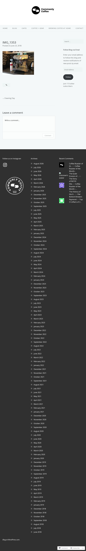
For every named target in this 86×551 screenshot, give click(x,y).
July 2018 (37, 528)
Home (5, 28)
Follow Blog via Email (71, 50)
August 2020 (39, 431)
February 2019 (39, 501)
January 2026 (39, 191)
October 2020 (39, 423)
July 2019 (37, 481)
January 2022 (39, 365)
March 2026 (38, 183)
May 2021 (37, 396)
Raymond (72, 199)
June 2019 (37, 485)
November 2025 (40, 198)
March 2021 (38, 404)
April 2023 (38, 315)
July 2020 (37, 435)
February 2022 (39, 361)
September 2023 (40, 295)
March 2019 (38, 497)
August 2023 (39, 299)
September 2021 (40, 381)
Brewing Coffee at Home (60, 28)
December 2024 (40, 237)
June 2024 (37, 260)
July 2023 (37, 303)
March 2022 (38, 357)
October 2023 (39, 291)
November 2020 (40, 419)
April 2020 (38, 447)
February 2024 (39, 276)
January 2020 (39, 458)
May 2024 (37, 264)
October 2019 (39, 470)
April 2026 (38, 179)
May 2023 (37, 311)
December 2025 (40, 194)
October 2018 (39, 516)
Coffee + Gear (37, 28)
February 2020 (39, 454)
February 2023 (39, 322)
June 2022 (37, 353)
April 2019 (38, 493)
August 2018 (39, 524)
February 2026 (39, 187)
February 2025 (39, 229)
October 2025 (39, 202)
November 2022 (40, 334)
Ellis (70, 184)
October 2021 (39, 377)
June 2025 (37, 214)
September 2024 (40, 249)
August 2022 (39, 346)
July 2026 (37, 167)
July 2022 (37, 350)
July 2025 (37, 210)
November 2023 (40, 288)
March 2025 (38, 226)
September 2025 (40, 206)
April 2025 (38, 222)
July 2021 (37, 388)
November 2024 (40, 241)
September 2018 (40, 520)
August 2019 (39, 478)
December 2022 (40, 330)
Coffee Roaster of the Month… (74, 168)
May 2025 (37, 218)
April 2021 (38, 400)
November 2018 (40, 512)
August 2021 (39, 385)
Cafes (24, 28)
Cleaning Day (9, 98)
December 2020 (40, 416)
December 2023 (40, 284)
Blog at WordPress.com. (11, 540)
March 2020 (38, 450)
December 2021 (40, 369)
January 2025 (39, 233)
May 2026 (37, 175)
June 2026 (37, 171)
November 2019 (40, 466)
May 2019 (37, 489)
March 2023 (38, 319)
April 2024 (38, 268)
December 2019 (40, 462)
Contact (79, 28)
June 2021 (37, 392)
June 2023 (37, 307)
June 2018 (37, 532)
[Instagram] (5, 164)
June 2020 (37, 439)
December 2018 (40, 509)
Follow (68, 77)
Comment (48, 135)
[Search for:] (73, 41)
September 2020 (40, 427)
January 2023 (39, 326)
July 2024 (37, 257)
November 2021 (40, 373)
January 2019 (39, 505)
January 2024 (39, 280)
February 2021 (39, 408)
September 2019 (40, 474)
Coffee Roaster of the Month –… (74, 186)
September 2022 (40, 342)
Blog (14, 28)
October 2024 (39, 245)
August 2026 (39, 163)
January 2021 (39, 412)
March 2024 (38, 272)
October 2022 (39, 338)
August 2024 (39, 253)
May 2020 (37, 443)
